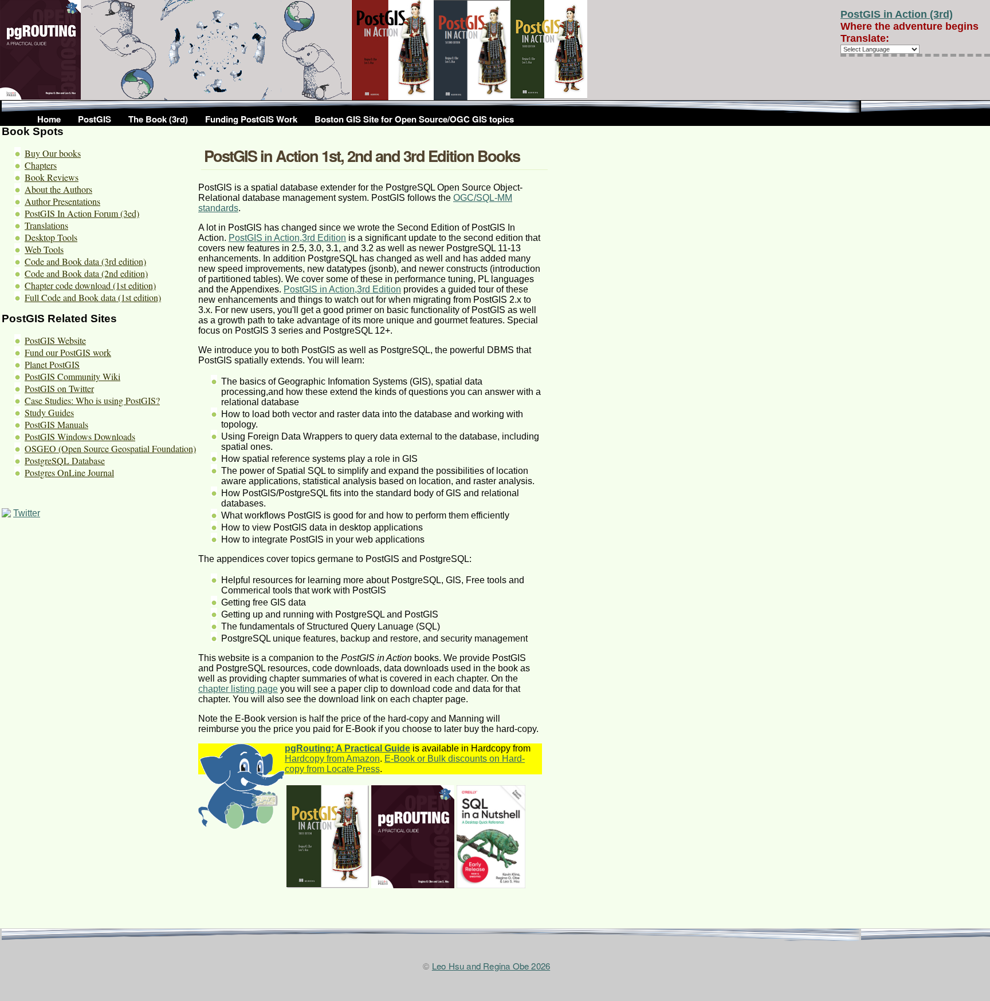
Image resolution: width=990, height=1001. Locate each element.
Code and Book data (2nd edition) (86, 273)
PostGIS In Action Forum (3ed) (82, 213)
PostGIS (94, 119)
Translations (46, 225)
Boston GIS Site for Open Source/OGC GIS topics (414, 119)
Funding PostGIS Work (251, 119)
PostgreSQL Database (65, 460)
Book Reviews (51, 177)
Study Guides (49, 412)
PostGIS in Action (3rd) (896, 14)
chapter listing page (238, 689)
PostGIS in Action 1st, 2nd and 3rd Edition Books (362, 155)
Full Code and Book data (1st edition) (93, 297)
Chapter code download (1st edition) (90, 285)
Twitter (26, 513)
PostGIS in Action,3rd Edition (342, 289)
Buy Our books (53, 153)
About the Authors (58, 189)
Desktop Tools (51, 237)
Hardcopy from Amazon (332, 758)
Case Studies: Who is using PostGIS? (92, 400)
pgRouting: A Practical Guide (347, 748)
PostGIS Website (55, 340)
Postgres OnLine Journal (69, 472)
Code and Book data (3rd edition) (85, 261)
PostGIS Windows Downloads (80, 436)
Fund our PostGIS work (68, 352)
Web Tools (44, 249)
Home (49, 119)
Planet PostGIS (52, 364)
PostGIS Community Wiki (72, 376)
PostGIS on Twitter (59, 388)
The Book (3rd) (158, 119)
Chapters (41, 165)
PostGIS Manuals (56, 424)
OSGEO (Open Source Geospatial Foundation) (110, 448)
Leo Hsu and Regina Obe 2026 (491, 966)
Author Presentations (62, 201)
